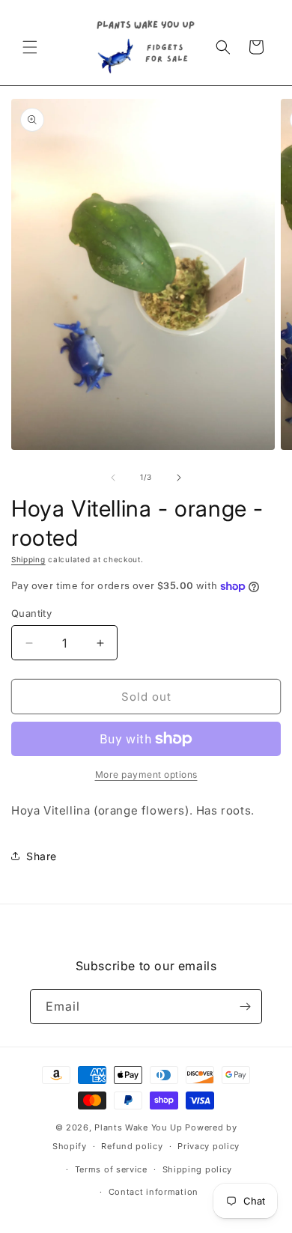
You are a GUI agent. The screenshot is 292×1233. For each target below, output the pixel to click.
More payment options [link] (146, 774)
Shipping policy (197, 1169)
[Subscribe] (244, 1006)
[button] (29, 47)
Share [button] (41, 856)
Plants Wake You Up (138, 1127)
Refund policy (131, 1146)
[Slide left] (113, 477)
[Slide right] (178, 477)
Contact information (153, 1192)
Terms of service (111, 1169)
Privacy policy (208, 1146)
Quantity (31, 613)
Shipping (28, 559)
